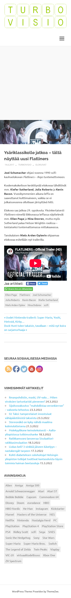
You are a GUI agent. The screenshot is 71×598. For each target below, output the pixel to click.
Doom (20, 502)
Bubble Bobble (14, 497)
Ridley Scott (20, 531)
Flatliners (25, 294)
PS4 (8, 531)
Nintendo (23, 520)
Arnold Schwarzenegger (20, 491)
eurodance (33, 502)
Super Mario (13, 543)
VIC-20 (10, 555)
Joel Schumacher (42, 294)
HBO (46, 502)
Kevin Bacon (29, 299)
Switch (53, 543)
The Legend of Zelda (18, 549)
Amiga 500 (32, 485)
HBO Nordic (13, 508)
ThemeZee (52, 591)
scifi (46, 305)
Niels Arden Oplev (15, 305)
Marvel (10, 514)
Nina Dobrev (34, 305)
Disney (10, 502)
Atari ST (52, 491)
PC (55, 520)
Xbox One (49, 555)
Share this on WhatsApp (20, 289)
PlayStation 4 (31, 526)
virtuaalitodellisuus (28, 555)
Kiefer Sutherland (48, 299)
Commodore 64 (49, 497)
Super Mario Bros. (34, 543)
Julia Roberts (12, 299)
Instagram (42, 508)
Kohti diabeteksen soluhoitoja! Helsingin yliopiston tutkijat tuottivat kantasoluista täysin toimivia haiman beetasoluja (33, 459)
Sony (36, 537)
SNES (51, 531)
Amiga (19, 485)
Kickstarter (57, 508)
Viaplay (54, 549)
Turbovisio (24, 164)
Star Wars (48, 537)
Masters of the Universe (32, 514)
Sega (42, 531)
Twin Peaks (40, 549)
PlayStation (12, 526)
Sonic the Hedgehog (18, 537)
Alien (9, 485)
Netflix (10, 520)
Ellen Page (11, 294)
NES (52, 514)
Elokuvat (41, 164)
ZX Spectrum (13, 561)
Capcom (31, 497)
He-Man (28, 508)
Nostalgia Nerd (41, 520)
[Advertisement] (35, 83)
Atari (41, 491)
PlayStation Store (52, 526)
